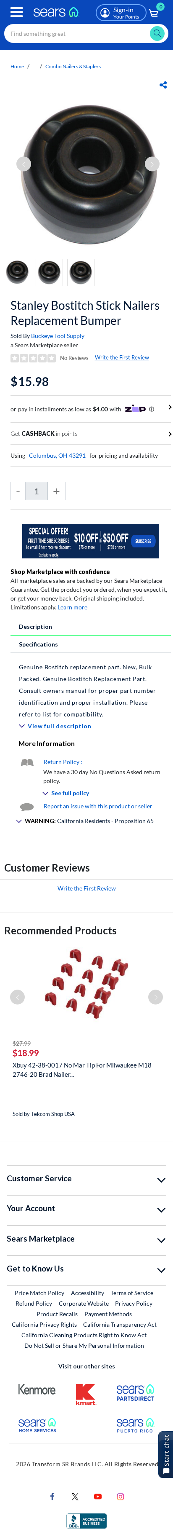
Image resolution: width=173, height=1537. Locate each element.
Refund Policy (34, 1303)
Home (17, 66)
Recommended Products (60, 930)
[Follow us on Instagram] (120, 1495)
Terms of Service (131, 1292)
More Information (46, 743)
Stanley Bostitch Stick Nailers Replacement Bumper (85, 312)
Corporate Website (84, 1303)
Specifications (38, 644)
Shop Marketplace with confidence (60, 571)
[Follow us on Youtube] (97, 1495)
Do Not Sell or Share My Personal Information (84, 1345)
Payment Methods (108, 1313)
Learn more (72, 607)
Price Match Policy (39, 1292)
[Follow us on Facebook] (52, 1495)
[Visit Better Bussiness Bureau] (86, 1520)
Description (35, 626)
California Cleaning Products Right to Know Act (84, 1335)
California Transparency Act (120, 1324)
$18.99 (26, 1053)
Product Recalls (57, 1313)
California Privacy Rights (44, 1324)
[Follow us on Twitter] (75, 1495)
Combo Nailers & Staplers (73, 66)
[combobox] (86, 33)
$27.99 (22, 1043)
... (35, 66)
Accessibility (87, 1292)
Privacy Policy (133, 1303)
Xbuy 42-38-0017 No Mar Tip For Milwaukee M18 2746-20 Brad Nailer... (82, 1069)
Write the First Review (122, 357)
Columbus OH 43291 (57, 455)
